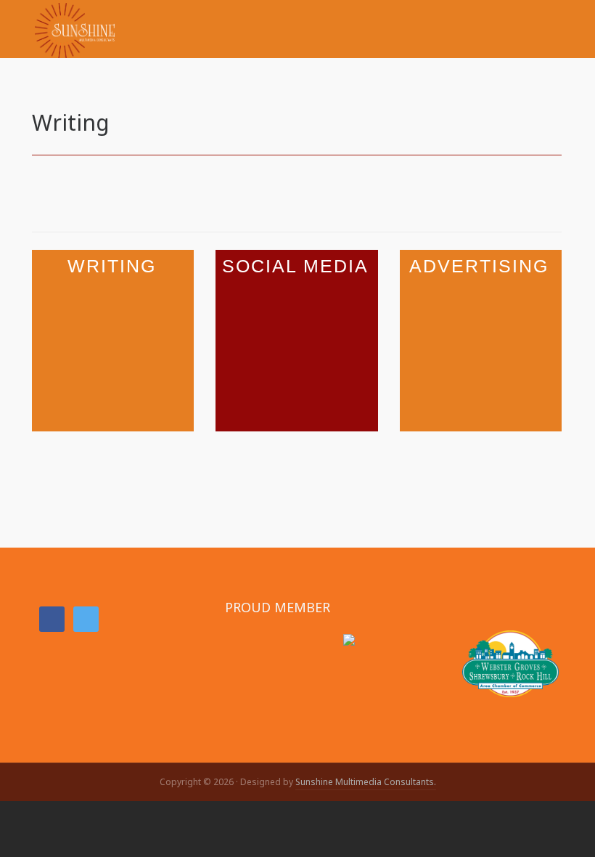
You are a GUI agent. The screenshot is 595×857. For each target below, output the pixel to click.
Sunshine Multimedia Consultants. (365, 782)
